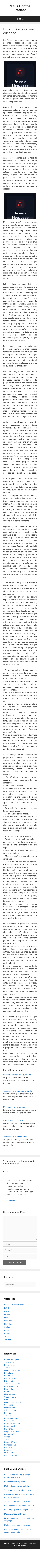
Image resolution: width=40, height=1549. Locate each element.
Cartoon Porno (10, 1455)
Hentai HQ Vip (10, 1442)
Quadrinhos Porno (12, 1370)
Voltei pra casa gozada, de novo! (18, 1490)
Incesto (7, 1314)
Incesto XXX (9, 1434)
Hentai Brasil (9, 1426)
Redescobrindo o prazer (14, 1482)
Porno (6, 1330)
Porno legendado (11, 1418)
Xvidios (7, 1439)
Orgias (7, 1327)
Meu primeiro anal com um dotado (19, 1505)
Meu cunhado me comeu (14, 1107)
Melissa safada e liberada (15, 1514)
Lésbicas (8, 1318)
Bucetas (7, 1413)
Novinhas (8, 1324)
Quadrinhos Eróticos (13, 1397)
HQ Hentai (8, 1429)
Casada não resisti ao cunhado (17, 1075)
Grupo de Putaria (11, 1431)
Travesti (7, 1340)
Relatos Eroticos (11, 1386)
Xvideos (7, 1415)
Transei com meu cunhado (15, 1137)
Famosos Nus (10, 1445)
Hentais (7, 1450)
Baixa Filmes (9, 1365)
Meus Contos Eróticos (20, 8)
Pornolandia (9, 1373)
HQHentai (8, 1381)
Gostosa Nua (9, 1421)
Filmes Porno (9, 1394)
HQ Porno (8, 1376)
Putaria (7, 1333)
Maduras (8, 1321)
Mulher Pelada (10, 1453)
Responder (11, 1200)
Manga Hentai (10, 1378)
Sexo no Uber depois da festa (17, 1501)
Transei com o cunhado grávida (17, 1091)
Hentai (7, 1400)
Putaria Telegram (11, 1360)
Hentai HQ (8, 1389)
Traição (7, 1337)
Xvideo (7, 1368)
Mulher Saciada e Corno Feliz (16, 1486)
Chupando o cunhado (13, 1120)
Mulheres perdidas (12, 1424)
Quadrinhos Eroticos (13, 1402)
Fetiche (7, 1308)
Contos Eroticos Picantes (15, 1305)
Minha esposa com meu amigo (17, 1525)
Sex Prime (8, 1405)
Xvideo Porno (10, 1410)
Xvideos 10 (9, 1362)
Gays (6, 1311)
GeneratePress (20, 1546)
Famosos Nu (9, 1447)
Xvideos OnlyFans (12, 1384)
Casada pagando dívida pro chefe (18, 1510)
